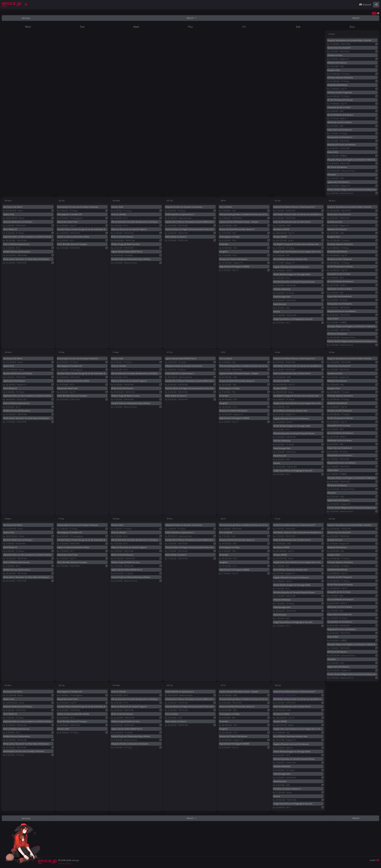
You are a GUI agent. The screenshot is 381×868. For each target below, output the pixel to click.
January (26, 18)
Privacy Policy (64, 863)
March (190, 18)
